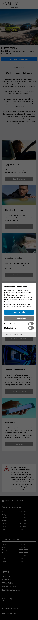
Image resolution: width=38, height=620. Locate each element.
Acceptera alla (19, 312)
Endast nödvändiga (19, 318)
